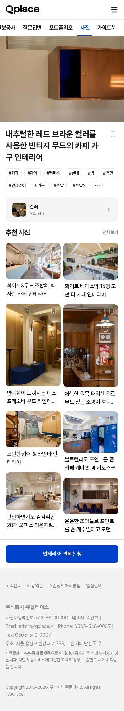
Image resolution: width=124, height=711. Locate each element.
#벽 (91, 173)
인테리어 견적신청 (62, 554)
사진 (85, 27)
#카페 (14, 173)
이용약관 (35, 585)
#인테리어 (17, 185)
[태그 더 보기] (97, 185)
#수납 (59, 185)
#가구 (40, 185)
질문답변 (32, 27)
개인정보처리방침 (65, 585)
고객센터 (13, 585)
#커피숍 (53, 173)
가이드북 (106, 27)
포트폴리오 (61, 27)
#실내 (74, 173)
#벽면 (108, 173)
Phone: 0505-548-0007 (84, 626)
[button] (114, 10)
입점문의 (94, 585)
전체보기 (110, 232)
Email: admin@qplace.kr (30, 626)
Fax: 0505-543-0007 (28, 635)
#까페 (33, 173)
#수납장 (79, 185)
